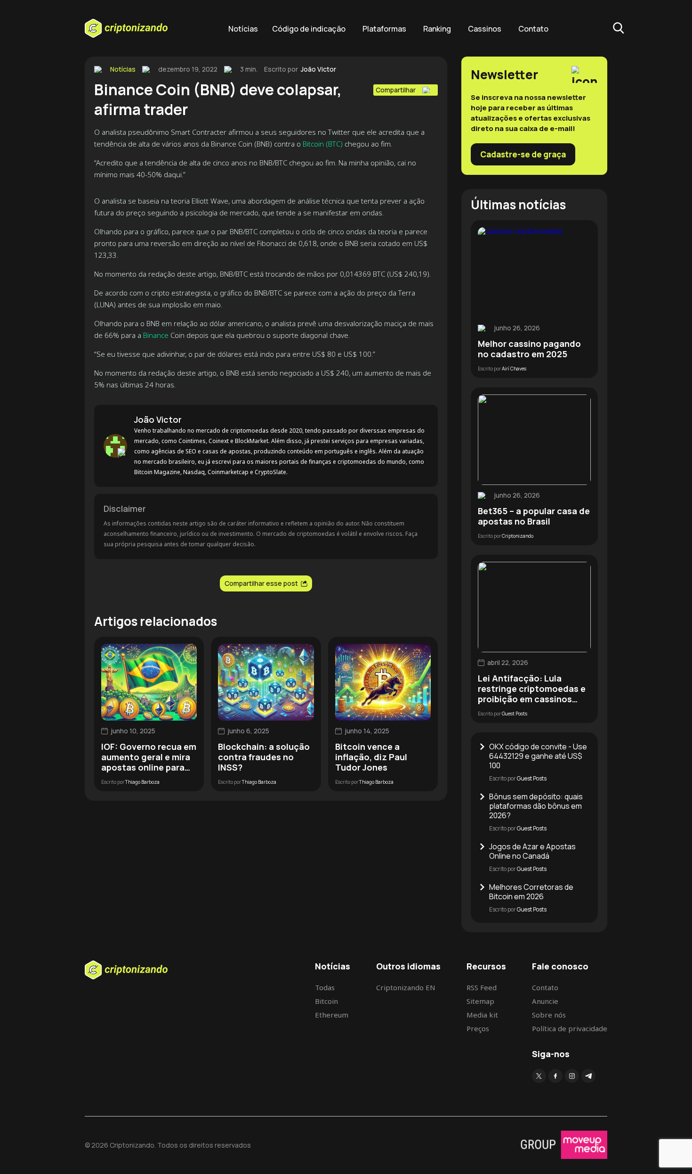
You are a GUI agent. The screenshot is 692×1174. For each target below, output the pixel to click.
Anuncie (545, 1001)
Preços (478, 1028)
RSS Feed (482, 987)
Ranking (437, 29)
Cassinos (484, 29)
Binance (156, 335)
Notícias (243, 29)
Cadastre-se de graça (523, 154)
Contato (533, 29)
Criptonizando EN (405, 987)
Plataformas (384, 29)
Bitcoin (326, 1001)
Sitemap (480, 1001)
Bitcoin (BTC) (323, 143)
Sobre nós (549, 1014)
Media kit (482, 1014)
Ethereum (331, 1014)
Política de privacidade (569, 1028)
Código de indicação (309, 29)
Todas (325, 987)
